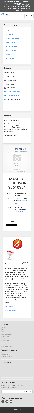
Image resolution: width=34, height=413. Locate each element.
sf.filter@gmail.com (12, 95)
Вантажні (9, 34)
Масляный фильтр (9, 306)
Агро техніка (10, 42)
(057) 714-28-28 (20, 5)
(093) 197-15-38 (26, 6)
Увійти (9, 8)
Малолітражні (11, 50)
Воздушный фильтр (9, 309)
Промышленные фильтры (11, 312)
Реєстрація (16, 8)
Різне (8, 54)
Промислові (10, 58)
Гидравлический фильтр (10, 310)
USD (22, 10)
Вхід (2, 353)
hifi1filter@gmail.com (9, 5)
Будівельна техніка (13, 38)
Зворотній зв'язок (25, 8)
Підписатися (27, 391)
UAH (17, 10)
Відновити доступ (6, 356)
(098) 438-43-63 (15, 6)
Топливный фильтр (9, 307)
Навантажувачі (11, 46)
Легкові (8, 30)
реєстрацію (23, 200)
